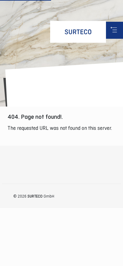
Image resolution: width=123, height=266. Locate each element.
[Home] (78, 32)
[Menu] (114, 30)
